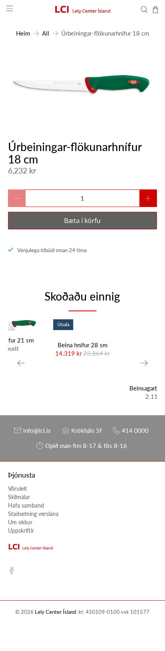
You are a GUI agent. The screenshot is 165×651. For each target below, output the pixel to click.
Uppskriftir (21, 530)
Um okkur (20, 522)
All (45, 33)
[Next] (144, 363)
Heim (23, 33)
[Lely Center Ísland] (82, 9)
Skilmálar (19, 497)
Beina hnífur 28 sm (82, 344)
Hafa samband (26, 505)
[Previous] (21, 363)
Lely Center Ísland (55, 612)
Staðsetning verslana (33, 513)
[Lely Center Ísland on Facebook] (11, 572)
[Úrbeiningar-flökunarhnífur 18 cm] (82, 86)
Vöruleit (17, 488)
